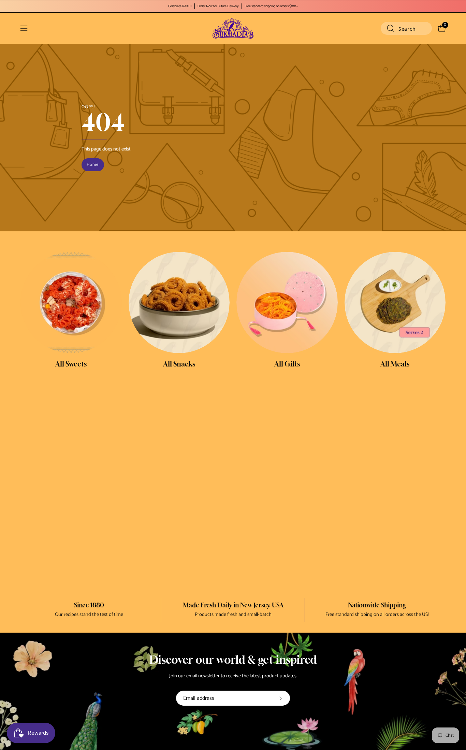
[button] (406, 28)
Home (93, 164)
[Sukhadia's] (233, 28)
